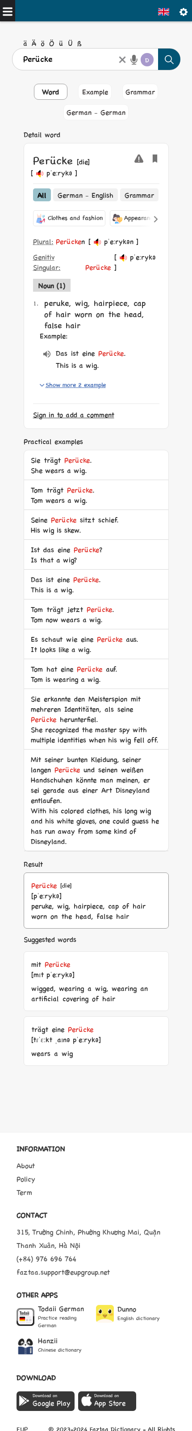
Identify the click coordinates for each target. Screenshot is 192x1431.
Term (24, 1192)
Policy (26, 1179)
